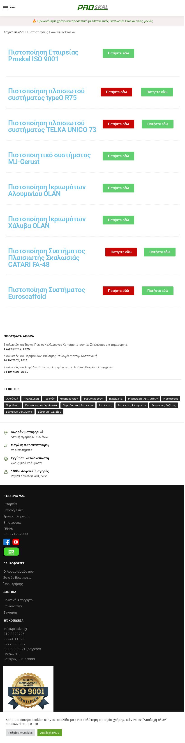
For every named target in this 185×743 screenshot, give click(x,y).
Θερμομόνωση (69, 398)
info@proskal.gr (15, 628)
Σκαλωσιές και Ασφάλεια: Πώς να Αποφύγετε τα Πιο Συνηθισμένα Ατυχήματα (58, 367)
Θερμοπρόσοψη (93, 398)
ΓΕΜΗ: (8, 528)
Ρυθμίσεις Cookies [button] (20, 733)
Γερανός (49, 398)
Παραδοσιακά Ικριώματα (41, 405)
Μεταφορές (170, 398)
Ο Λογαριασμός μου (18, 571)
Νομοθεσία (13, 405)
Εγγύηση (10, 612)
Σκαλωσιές (105, 405)
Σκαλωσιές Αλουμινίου (132, 405)
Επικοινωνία (12, 606)
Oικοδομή (12, 398)
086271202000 (15, 534)
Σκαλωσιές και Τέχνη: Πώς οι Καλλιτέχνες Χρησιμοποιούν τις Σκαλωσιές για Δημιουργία (65, 345)
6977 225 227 (14, 644)
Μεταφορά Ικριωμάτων (143, 398)
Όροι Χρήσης (13, 584)
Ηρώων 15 (11, 654)
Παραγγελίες (13, 510)
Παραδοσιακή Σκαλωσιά (78, 405)
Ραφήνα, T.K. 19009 (19, 659)
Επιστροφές (12, 522)
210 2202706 (14, 633)
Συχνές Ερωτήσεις (17, 577)
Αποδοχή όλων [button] (49, 733)
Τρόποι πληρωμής (16, 516)
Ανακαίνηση (31, 398)
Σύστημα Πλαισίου (49, 411)
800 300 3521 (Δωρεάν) (22, 649)
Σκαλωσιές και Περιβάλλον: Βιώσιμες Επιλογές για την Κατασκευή (50, 356)
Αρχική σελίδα (14, 32)
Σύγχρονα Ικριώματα (19, 411)
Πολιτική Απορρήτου (19, 600)
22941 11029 (14, 639)
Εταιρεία (10, 504)
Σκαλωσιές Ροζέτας (164, 405)
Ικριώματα (116, 398)
